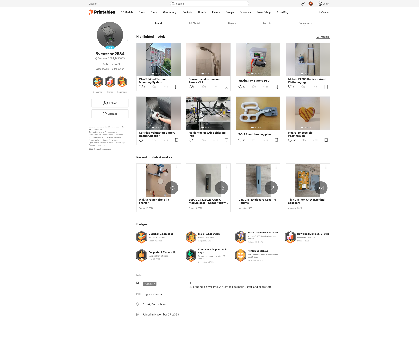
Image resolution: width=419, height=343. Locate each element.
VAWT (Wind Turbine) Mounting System (153, 80)
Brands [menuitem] (202, 12)
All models (323, 36)
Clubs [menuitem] (154, 12)
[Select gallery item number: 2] (156, 74)
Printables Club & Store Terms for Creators (106, 137)
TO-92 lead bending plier (254, 134)
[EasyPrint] (303, 4)
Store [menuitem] (142, 12)
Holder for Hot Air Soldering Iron (207, 134)
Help (111, 142)
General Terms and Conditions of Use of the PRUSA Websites (106, 128)
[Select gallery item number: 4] (161, 74)
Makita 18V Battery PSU (254, 80)
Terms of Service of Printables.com (103, 132)
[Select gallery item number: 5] (163, 74)
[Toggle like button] (141, 87)
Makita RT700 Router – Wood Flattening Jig (307, 80)
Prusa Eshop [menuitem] (264, 12)
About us (101, 145)
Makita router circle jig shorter (154, 201)
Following (118, 68)
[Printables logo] (102, 12)
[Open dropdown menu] (128, 38)
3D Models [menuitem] (127, 12)
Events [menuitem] (216, 12)
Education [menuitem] (245, 12)
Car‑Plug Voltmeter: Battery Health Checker (157, 134)
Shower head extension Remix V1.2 (204, 80)
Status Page (120, 142)
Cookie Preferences (110, 140)
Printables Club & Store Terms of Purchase (106, 134)
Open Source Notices (97, 142)
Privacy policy (94, 140)
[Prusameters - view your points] (311, 3)
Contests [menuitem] (187, 12)
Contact (92, 145)
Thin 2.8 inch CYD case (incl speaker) (306, 201)
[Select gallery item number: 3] (158, 74)
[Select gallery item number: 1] (153, 74)
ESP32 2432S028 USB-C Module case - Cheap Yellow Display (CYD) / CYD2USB (207, 201)
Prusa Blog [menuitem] (282, 12)
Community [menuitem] (170, 12)
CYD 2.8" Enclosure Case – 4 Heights (257, 201)
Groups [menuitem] (230, 12)
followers (102, 68)
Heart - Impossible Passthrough (300, 134)
